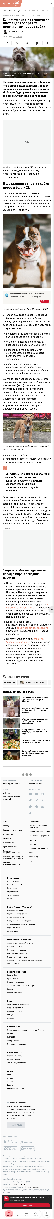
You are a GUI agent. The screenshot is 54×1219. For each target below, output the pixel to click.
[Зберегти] (47, 43)
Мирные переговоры (15, 917)
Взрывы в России (14, 928)
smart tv (10, 1149)
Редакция (6, 826)
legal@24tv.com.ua (32, 1187)
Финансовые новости (16, 982)
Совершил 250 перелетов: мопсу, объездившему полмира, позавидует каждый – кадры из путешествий (24, 172)
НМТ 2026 (11, 1037)
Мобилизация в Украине (19, 940)
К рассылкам (16, 1125)
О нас (5, 821)
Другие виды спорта (15, 1089)
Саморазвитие (13, 1040)
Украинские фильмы (15, 1008)
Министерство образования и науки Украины (26, 1030)
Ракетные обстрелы (15, 911)
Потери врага (12, 931)
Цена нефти (12, 975)
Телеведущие (8, 838)
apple (27, 1142)
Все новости (13, 878)
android (10, 1142)
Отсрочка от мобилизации (18, 957)
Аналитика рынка (14, 1056)
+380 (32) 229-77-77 (17, 1184)
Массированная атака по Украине (21, 924)
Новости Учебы (14, 1027)
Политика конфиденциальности (11, 852)
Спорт (10, 1071)
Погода (10, 899)
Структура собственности (38, 848)
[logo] (16, 3)
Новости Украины (14, 885)
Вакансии (32, 844)
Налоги (10, 989)
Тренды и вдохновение (16, 1063)
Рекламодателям (9, 843)
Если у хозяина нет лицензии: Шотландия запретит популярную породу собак (37, 11)
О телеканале (8, 834)
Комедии (10, 1015)
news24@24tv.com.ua (12, 784)
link (30, 794)
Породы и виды (15, 11)
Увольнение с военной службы (20, 943)
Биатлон (10, 1085)
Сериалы (10, 1018)
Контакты (32, 840)
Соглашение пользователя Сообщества (39, 826)
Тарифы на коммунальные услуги (21, 986)
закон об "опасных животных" (25, 641)
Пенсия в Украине (14, 992)
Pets (5, 11)
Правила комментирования (39, 832)
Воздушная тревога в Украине (19, 921)
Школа (10, 1034)
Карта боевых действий (17, 914)
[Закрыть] (49, 1198)
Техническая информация (39, 836)
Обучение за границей (16, 1044)
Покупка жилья (13, 1059)
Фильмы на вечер (14, 1011)
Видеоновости (13, 892)
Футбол (10, 1078)
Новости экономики (16, 972)
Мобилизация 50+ (14, 947)
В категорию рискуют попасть (27, 606)
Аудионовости (13, 895)
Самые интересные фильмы (18, 1004)
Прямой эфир (12, 888)
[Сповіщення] (51, 3)
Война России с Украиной (19, 907)
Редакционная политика (12, 830)
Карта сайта (33, 857)
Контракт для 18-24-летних (18, 953)
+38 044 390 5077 (35, 784)
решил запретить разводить (32, 628)
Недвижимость (14, 1052)
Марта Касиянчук (16, 32)
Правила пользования (11, 847)
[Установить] (27, 1202)
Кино (9, 1001)
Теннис (10, 1081)
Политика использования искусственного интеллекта (13, 857)
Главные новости (14, 881)
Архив (31, 853)
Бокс (9, 1075)
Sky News (17, 36)
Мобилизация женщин (16, 950)
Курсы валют (12, 979)
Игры (31, 861)
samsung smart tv (27, 1149)
